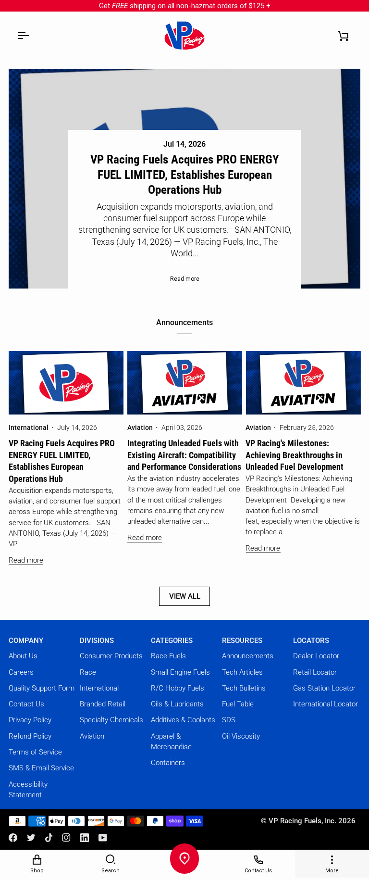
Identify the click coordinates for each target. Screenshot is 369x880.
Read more (184, 279)
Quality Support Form (41, 688)
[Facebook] (13, 837)
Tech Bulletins (244, 688)
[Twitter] (31, 837)
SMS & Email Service (41, 768)
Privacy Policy (30, 720)
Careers (21, 672)
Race (88, 672)
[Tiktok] (49, 837)
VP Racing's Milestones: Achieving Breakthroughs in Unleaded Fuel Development (295, 455)
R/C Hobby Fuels (177, 688)
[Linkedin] (84, 837)
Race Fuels (168, 656)
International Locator (325, 704)
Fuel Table (238, 704)
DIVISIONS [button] (97, 640)
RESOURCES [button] (242, 640)
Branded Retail (102, 704)
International (99, 688)
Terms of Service (35, 752)
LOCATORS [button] (311, 640)
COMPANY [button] (26, 640)
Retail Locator (315, 672)
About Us (23, 656)
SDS (228, 720)
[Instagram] (66, 837)
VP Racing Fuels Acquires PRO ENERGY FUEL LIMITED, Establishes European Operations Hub (184, 174)
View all (184, 596)
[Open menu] (23, 36)
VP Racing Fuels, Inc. (302, 821)
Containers (168, 762)
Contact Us (26, 704)
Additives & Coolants (183, 720)
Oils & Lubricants (177, 704)
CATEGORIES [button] (172, 640)
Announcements (247, 656)
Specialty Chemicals (111, 720)
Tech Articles (242, 672)
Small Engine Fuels (180, 672)
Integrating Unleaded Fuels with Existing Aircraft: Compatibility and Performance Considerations (184, 455)
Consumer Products (111, 656)
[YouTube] (102, 837)
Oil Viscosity (241, 736)
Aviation (92, 736)
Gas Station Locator (324, 688)
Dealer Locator (316, 656)
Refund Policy (30, 736)
